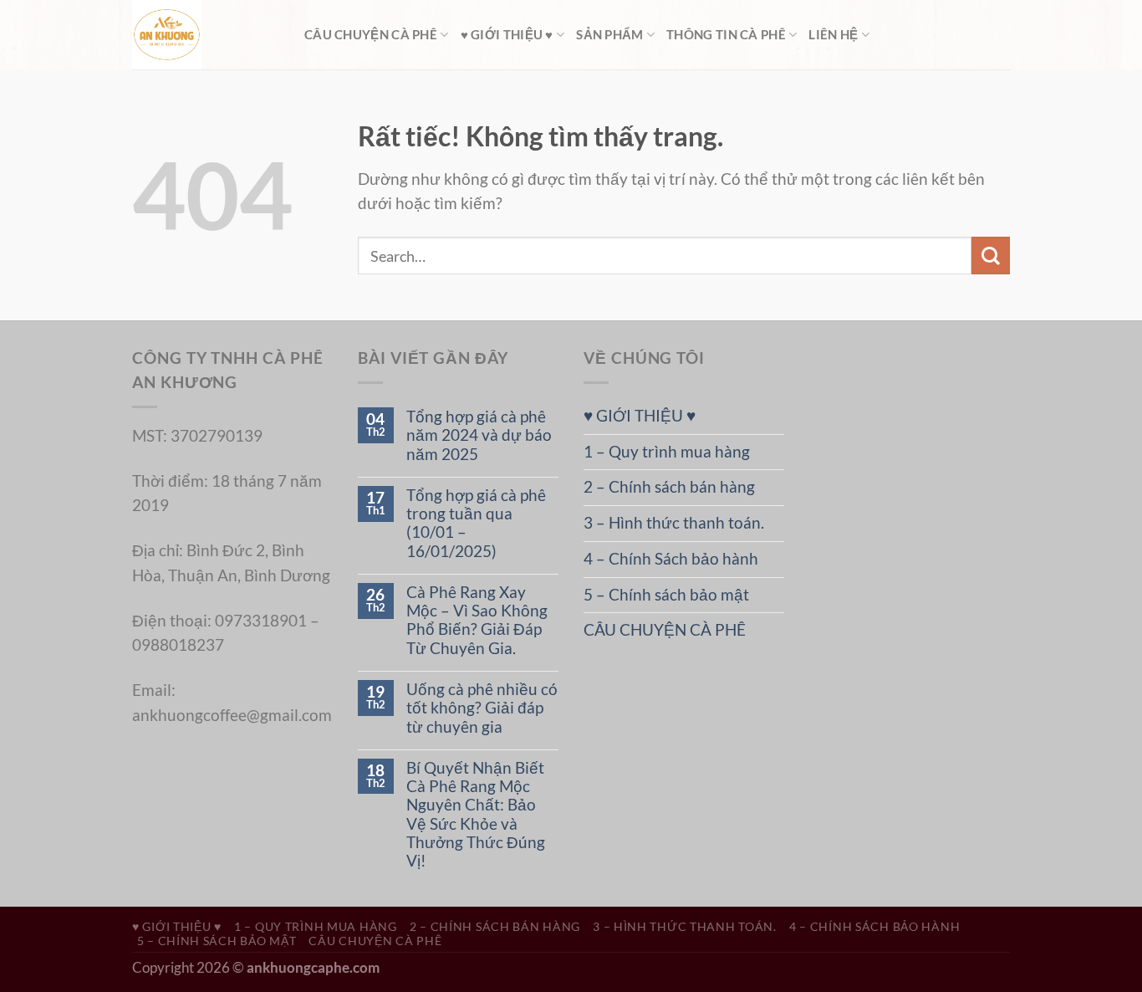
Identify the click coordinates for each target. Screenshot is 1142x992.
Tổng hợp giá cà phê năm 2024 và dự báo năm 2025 (479, 435)
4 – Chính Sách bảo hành (671, 559)
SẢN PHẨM (609, 34)
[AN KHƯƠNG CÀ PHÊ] (205, 34)
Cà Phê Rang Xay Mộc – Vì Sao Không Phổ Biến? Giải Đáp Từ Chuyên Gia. (477, 620)
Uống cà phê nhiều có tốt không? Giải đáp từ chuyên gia (482, 708)
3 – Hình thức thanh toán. (674, 523)
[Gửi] (990, 255)
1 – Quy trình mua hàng (667, 451)
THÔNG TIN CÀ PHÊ (726, 34)
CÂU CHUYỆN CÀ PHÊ (370, 34)
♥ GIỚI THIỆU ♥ (507, 34)
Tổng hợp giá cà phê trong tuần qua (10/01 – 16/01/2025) (476, 523)
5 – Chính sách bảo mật (666, 594)
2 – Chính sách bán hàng (669, 487)
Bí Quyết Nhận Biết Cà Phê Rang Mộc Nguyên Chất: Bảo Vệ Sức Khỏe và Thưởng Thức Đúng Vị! (475, 814)
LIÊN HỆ (833, 34)
